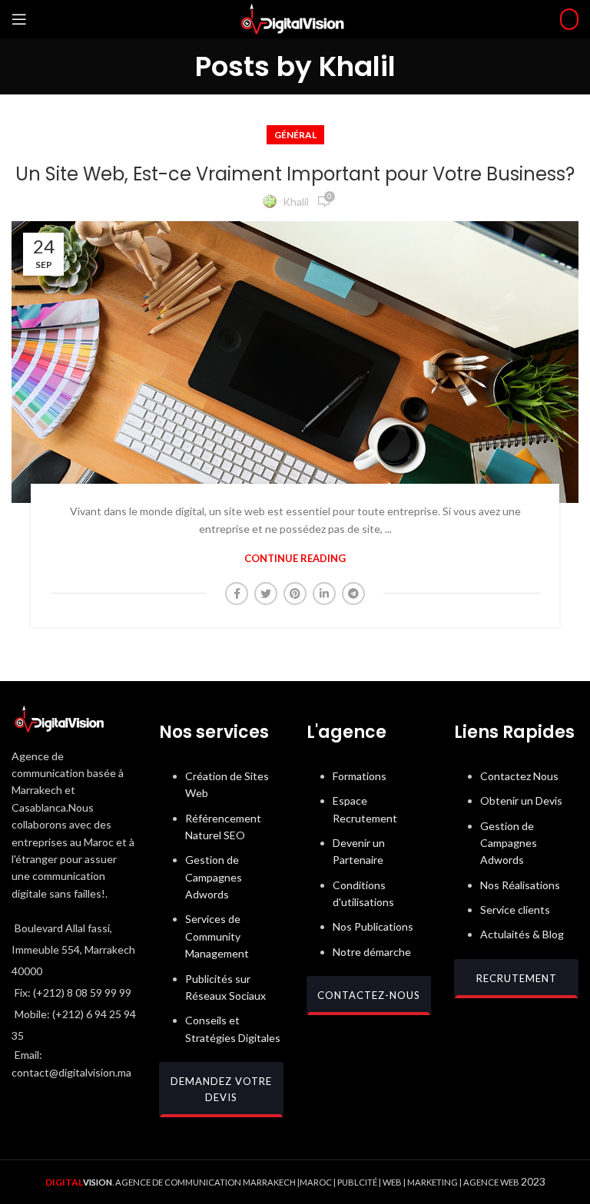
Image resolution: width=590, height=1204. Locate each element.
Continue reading (295, 559)
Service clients (515, 909)
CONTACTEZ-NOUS (368, 995)
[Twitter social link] (265, 593)
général (295, 135)
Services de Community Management (217, 936)
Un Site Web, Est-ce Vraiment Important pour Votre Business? (295, 174)
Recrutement (516, 978)
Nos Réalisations (520, 884)
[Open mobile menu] (19, 19)
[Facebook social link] (236, 593)
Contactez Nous (519, 775)
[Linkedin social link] (324, 593)
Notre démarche (372, 951)
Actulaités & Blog (522, 934)
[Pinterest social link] (295, 593)
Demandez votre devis (221, 1089)
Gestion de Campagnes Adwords (213, 877)
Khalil (357, 66)
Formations (359, 775)
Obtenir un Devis (521, 800)
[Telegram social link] (353, 593)
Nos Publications (373, 926)
